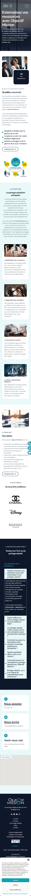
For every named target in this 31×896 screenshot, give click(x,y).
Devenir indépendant (15, 832)
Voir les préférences (15, 890)
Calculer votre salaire (15, 835)
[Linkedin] (11, 814)
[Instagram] (19, 814)
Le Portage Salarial (15, 823)
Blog (15, 825)
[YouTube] (17, 814)
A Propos (15, 821)
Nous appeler (13, 703)
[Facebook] (14, 814)
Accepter (15, 880)
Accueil (15, 819)
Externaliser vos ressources (15, 837)
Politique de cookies (8, 893)
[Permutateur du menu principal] (27, 6)
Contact (15, 828)
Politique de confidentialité (21, 893)
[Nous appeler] (6, 699)
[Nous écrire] (6, 717)
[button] (28, 860)
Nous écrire (11, 722)
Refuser (15, 885)
